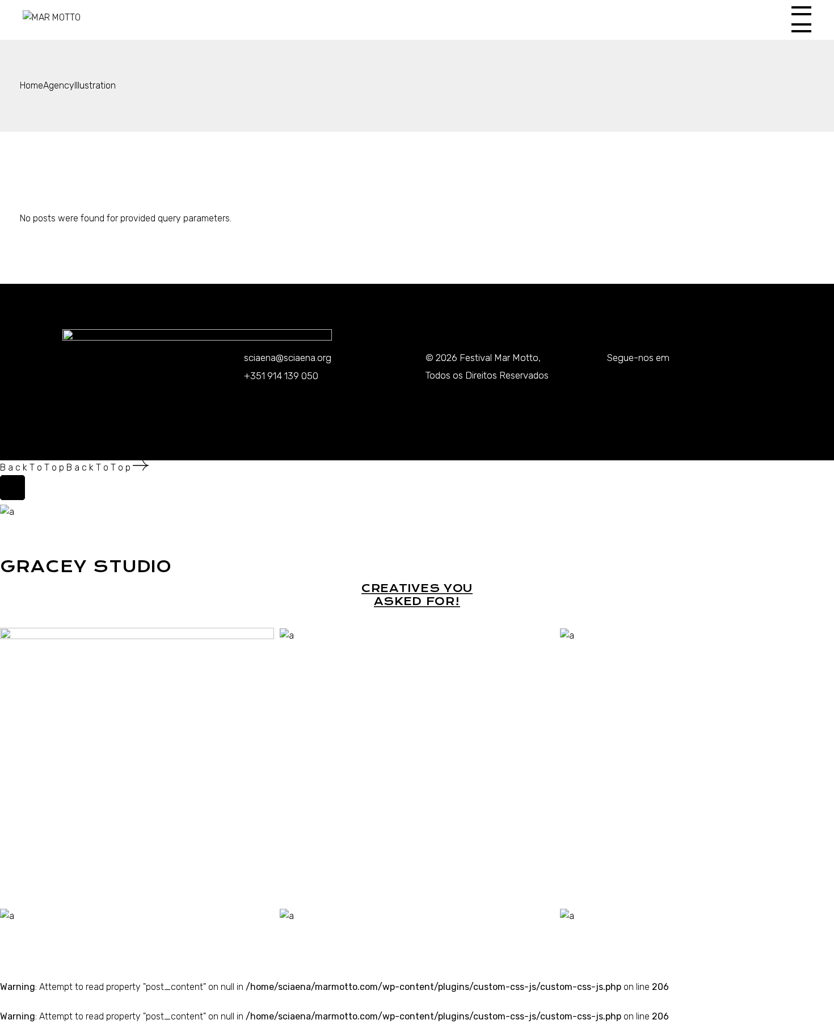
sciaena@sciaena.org (287, 357)
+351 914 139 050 (281, 375)
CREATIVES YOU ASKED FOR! (417, 595)
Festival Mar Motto (499, 357)
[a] (287, 634)
